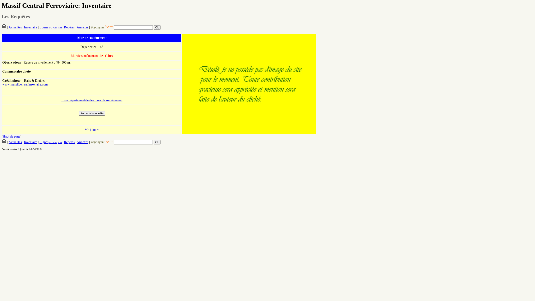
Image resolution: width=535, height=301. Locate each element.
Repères (69, 27)
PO (50, 28)
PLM (54, 28)
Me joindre (92, 129)
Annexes (82, 27)
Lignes (43, 27)
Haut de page (11, 136)
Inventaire (30, 27)
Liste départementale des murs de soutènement (91, 100)
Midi (60, 28)
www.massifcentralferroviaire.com (25, 84)
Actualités (15, 27)
